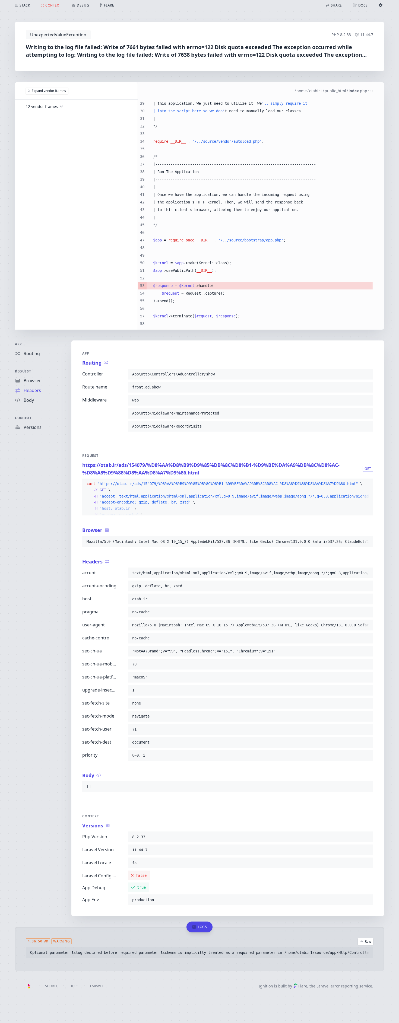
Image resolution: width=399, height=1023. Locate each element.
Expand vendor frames (49, 90)
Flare (302, 986)
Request (23, 371)
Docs (73, 986)
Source (51, 986)
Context (23, 418)
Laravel (96, 986)
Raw (368, 941)
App (18, 344)
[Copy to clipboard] (366, 374)
